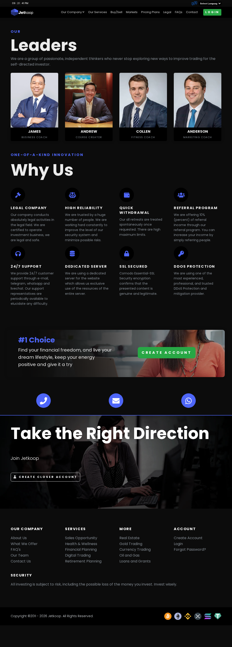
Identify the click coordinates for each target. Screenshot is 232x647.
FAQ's (16, 549)
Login (212, 12)
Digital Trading (78, 555)
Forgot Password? (190, 549)
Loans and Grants (135, 561)
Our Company (71, 12)
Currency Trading (135, 549)
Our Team (20, 555)
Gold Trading (130, 543)
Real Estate (129, 538)
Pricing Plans (150, 12)
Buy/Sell (116, 12)
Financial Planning (81, 549)
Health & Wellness (81, 543)
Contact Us (21, 561)
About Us (19, 538)
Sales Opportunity (81, 538)
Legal (167, 12)
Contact (192, 12)
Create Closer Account (48, 477)
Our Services (97, 12)
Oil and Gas (129, 555)
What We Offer (24, 543)
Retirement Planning (83, 561)
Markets (132, 12)
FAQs (178, 12)
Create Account (167, 352)
